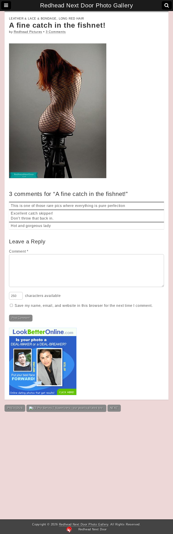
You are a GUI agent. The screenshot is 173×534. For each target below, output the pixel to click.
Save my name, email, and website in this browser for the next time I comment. (84, 305)
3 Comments (56, 32)
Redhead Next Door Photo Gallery (86, 5)
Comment (18, 251)
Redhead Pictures (28, 32)
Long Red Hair (71, 18)
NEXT (114, 408)
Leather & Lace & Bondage (33, 18)
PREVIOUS (15, 408)
